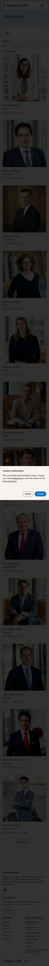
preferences (17, 479)
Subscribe (9, 910)
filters (7, 33)
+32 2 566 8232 (9, 243)
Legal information (31, 940)
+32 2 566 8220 (9, 178)
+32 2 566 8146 (9, 309)
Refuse (28, 494)
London (5, 929)
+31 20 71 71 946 (10, 702)
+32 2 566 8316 (9, 440)
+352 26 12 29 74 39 (11, 833)
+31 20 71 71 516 (10, 374)
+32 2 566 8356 (9, 767)
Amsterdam (7, 922)
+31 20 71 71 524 (10, 571)
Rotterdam (6, 939)
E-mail (22, 113)
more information (10, 481)
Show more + (24, 842)
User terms (29, 943)
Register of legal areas (33, 933)
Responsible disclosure (33, 936)
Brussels (6, 925)
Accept (40, 494)
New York (6, 936)
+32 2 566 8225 (9, 636)
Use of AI (28, 946)
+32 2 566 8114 (9, 505)
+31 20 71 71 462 (10, 113)
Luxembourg (7, 932)
